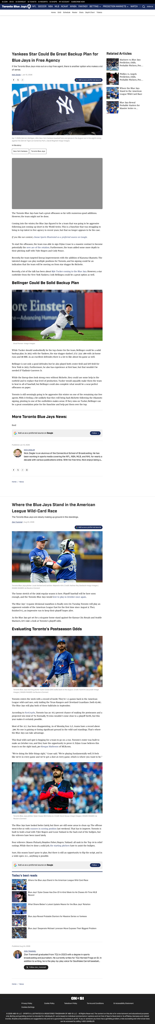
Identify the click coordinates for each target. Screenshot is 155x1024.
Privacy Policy (26, 1003)
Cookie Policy (49, 1003)
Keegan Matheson (50, 746)
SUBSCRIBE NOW (78, 2)
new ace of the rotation (37, 247)
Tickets (99, 13)
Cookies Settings (27, 1007)
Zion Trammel (17, 522)
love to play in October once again (69, 597)
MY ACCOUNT (64, 2)
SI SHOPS (53, 2)
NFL (34, 7)
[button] (95, 7)
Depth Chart (90, 13)
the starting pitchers (60, 845)
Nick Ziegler (16, 75)
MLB (57, 7)
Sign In (150, 7)
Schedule (66, 13)
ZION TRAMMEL (30, 951)
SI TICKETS (32, 2)
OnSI (59, 13)
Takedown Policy (70, 1003)
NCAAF (64, 7)
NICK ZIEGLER (29, 450)
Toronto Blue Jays (38, 151)
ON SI (11, 2)
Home (53, 13)
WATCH (134, 7)
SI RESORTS (43, 2)
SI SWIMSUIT (21, 2)
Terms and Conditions (95, 1003)
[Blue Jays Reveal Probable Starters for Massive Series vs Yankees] (124, 107)
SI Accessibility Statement (123, 1003)
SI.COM (5, 2)
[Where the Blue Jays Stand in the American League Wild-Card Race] (124, 93)
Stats (81, 13)
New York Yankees (20, 151)
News (21, 482)
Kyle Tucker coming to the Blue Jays (69, 271)
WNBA (73, 7)
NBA (50, 7)
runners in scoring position (43, 828)
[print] (27, 470)
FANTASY (83, 7)
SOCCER (42, 7)
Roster (74, 13)
